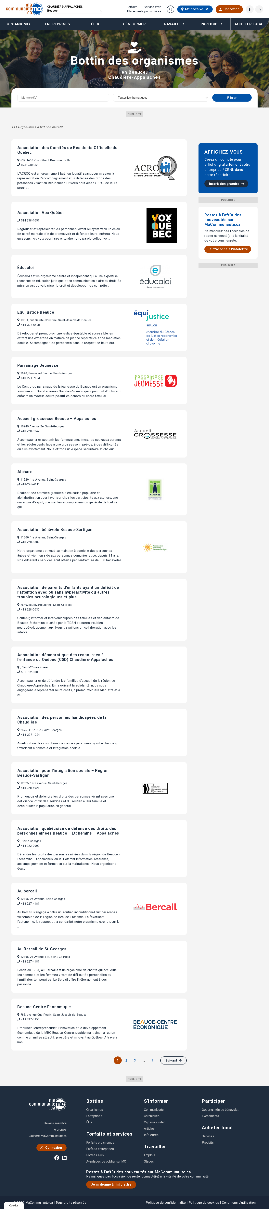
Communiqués (154, 1110)
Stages (149, 1161)
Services (208, 1136)
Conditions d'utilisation (239, 1202)
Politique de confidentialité (166, 1202)
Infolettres (151, 1135)
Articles (149, 1128)
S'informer (156, 1101)
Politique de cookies (204, 1202)
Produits (208, 1142)
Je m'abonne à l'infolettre (228, 249)
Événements (210, 1116)
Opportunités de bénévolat (220, 1110)
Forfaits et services (109, 1134)
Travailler (155, 1146)
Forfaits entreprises (100, 1149)
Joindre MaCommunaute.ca (48, 1136)
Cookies (14, 1205)
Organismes (19, 24)
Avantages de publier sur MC (106, 1161)
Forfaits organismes (100, 1142)
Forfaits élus (95, 1155)
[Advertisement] (228, 327)
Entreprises (57, 24)
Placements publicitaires (144, 11)
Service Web (152, 7)
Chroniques (152, 1116)
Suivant (171, 1060)
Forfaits (132, 7)
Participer (213, 1101)
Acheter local (217, 1127)
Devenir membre (55, 1123)
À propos (60, 1129)
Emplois (149, 1155)
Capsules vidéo (154, 1122)
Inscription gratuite (224, 184)
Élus (96, 24)
